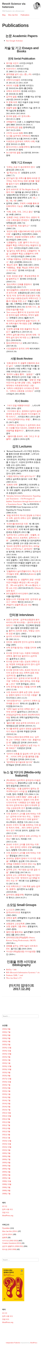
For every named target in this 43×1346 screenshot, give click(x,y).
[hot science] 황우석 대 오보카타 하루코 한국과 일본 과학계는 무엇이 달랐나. (22, 315)
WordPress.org (7, 1215)
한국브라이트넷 (13, 912)
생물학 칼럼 (11, 107)
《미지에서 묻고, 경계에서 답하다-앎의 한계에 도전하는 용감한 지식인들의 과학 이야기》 (23, 414)
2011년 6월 (6, 1128)
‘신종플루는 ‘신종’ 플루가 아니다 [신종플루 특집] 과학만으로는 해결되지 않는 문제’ (23, 245)
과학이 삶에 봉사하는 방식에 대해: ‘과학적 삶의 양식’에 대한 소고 (23, 336)
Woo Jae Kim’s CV (14, 978)
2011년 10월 (6, 1116)
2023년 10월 (6, 1069)
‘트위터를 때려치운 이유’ (17, 523)
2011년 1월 (6, 1138)
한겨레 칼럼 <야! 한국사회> (18, 116)
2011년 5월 (6, 1131)
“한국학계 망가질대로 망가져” (19, 762)
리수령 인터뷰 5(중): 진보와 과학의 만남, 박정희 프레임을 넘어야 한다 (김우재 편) (23, 664)
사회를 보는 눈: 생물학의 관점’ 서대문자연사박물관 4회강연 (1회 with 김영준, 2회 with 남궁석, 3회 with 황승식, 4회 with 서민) (23, 583)
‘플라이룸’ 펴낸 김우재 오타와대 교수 (22, 723)
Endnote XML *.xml (14, 975)
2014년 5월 (6, 1107)
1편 (33, 197)
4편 (15, 200)
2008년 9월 (6, 1187)
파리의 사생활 (12, 85)
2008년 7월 (6, 1193)
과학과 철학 (11, 918)
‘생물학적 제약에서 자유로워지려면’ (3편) (23, 384)
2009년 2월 (6, 1175)
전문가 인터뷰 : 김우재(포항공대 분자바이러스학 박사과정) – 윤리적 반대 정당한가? (23, 622)
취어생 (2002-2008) (9, 1249)
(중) (25, 74)
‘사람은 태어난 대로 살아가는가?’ (21, 476)
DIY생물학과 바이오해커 (17, 593)
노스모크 (10, 909)
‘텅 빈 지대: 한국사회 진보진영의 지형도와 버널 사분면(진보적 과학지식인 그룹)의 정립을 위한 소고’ (23, 298)
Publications (25, 15)
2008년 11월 (6, 1181)
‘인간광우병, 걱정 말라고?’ (18, 225)
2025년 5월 (6, 1044)
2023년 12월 (6, 1066)
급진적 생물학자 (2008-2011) (12, 1246)
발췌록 (4, 1237)
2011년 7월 (6, 1125)
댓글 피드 (5, 1212)
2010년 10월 (6, 1147)
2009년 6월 (6, 1162)
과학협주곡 (11, 121)
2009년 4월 (6, 1169)
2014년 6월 (6, 1103)
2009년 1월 (6, 1178)
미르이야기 (11, 68)
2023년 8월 (6, 1075)
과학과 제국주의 (13, 91)
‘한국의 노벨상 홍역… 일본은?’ (20, 374)
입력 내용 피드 (7, 1209)
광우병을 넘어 (12, 74)
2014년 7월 (6, 1100)
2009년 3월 (6, 1172)
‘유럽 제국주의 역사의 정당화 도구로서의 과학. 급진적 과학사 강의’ (23, 516)
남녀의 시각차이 (13, 636)
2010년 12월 (6, 1141)
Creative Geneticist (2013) (11, 1243)
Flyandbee (6, 1228)
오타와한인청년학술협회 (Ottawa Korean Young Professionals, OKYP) (21, 939)
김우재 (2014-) (7, 1234)
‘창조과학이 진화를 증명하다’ (19, 284)
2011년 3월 (6, 1134)
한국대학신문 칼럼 (14, 127)
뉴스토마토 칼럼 (13, 152)
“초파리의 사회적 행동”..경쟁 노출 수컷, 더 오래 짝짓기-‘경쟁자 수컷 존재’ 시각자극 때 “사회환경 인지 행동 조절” (23, 800)
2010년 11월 (6, 1144)
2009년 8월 (6, 1156)
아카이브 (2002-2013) (10, 1241)
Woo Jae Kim (13, 15)
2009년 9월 (6, 1153)
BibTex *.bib (11, 969)
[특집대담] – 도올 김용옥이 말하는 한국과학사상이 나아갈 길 (22, 790)
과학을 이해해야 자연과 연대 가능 (21, 864)
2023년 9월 (6, 1072)
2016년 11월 (6, 1082)
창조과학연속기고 (14, 343)
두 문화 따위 (11, 102)
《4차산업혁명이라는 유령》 (19, 419)
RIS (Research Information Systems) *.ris (23, 972)
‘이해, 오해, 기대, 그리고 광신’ (19, 211)
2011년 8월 (6, 1122)
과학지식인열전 (13, 80)
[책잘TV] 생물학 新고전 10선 (19, 604)
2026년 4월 (6, 1041)
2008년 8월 (6, 1190)
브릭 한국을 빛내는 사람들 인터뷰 (21, 647)
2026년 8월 (6, 1029)
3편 (10, 200)
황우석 (12, 630)
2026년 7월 (6, 1032)
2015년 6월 (6, 1088)
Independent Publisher (13, 1343)
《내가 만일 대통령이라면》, (19, 405)
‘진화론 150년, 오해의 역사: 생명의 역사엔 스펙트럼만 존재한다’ (22, 218)
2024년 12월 (6, 1048)
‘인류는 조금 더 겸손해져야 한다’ (21, 167)
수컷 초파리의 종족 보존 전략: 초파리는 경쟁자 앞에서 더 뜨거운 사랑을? (22, 693)
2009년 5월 (6, 1166)
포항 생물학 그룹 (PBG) (16, 926)
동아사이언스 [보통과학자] (18, 147)
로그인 (4, 1206)
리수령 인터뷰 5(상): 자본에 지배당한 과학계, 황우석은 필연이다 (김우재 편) (22, 656)
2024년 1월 (6, 1063)
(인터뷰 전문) (21, 630)
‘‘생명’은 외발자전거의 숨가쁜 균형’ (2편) (23, 381)
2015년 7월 (6, 1085)
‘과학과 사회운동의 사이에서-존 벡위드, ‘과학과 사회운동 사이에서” (22, 389)
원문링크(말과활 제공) (23, 308)
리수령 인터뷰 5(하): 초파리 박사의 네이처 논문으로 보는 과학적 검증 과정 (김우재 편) (23, 673)
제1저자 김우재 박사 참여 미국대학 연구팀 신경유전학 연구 (23, 806)
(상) (21, 74)
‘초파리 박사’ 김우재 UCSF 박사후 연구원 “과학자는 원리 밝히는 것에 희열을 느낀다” (23, 681)
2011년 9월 (6, 1119)
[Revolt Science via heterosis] (37, 7)
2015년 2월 (6, 1091)
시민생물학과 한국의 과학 (17, 348)
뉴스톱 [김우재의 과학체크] (18, 135)
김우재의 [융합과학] (15, 894)
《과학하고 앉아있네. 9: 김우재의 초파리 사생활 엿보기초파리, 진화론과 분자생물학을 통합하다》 (23, 428)
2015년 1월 (6, 1094)
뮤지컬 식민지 (12, 63)
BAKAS (32, 574)
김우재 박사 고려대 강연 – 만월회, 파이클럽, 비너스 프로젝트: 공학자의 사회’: (22, 537)
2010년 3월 (6, 1150)
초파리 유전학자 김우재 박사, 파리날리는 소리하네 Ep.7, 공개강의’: (22, 547)
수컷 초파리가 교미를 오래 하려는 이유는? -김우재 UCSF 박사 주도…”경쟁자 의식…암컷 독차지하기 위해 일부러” (23, 816)
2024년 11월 (6, 1051)
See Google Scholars (14, 40)
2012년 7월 (6, 1110)
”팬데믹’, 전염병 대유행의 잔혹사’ (21, 236)
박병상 (31, 630)
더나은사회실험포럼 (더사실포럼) (21, 951)
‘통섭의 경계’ (12, 264)
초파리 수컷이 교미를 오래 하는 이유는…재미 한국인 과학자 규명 (22, 845)
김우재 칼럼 (11, 96)
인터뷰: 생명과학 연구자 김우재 (20, 642)
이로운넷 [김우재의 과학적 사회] (20, 141)
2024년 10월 (6, 1054)
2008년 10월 (6, 1184)
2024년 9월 (6, 1057)
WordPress (33, 1343)
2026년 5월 (6, 1038)
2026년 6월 (6, 1035)
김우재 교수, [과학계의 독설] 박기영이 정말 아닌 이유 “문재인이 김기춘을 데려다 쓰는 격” (23, 878)
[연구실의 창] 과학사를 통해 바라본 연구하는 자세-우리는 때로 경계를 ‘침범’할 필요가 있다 (23, 181)
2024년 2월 (6, 1060)
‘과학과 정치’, (12, 529)
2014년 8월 (6, 1097)
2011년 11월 (6, 1113)
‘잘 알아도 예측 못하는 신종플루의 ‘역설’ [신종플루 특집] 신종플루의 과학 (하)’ (23, 253)
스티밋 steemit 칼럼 (14, 133)
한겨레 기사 (31, 306)
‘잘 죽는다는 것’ (13, 172)
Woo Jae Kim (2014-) (10, 1231)
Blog (3, 15)
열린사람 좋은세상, (15, 932)
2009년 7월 (6, 1159)
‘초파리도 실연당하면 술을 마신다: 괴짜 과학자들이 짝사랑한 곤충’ (22, 322)
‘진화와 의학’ (12, 484)
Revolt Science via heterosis (13, 5)
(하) (30, 74)
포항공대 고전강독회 (15, 923)
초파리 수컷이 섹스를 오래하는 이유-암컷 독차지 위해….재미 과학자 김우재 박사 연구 (23, 828)
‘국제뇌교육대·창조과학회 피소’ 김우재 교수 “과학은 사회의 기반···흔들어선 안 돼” (23, 740)
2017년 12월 (6, 1079)
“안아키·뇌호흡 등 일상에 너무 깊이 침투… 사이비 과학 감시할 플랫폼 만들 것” (23, 756)
